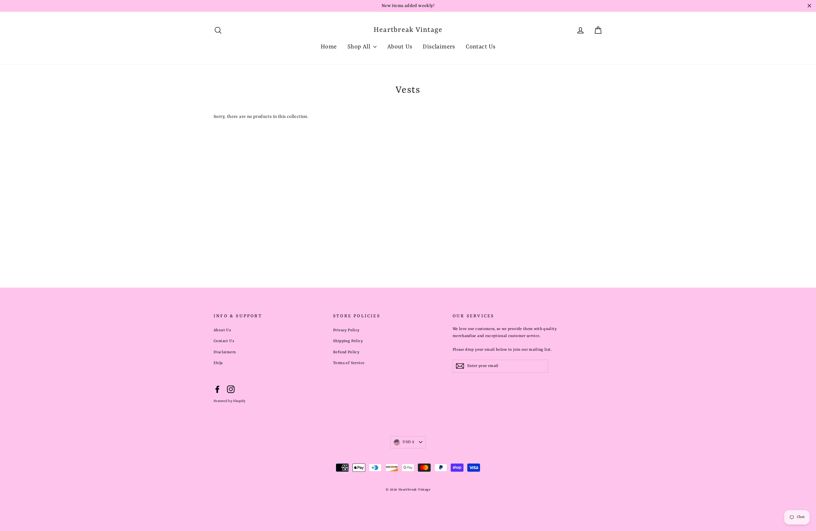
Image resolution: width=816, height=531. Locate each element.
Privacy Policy (346, 330)
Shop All (359, 47)
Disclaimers (439, 47)
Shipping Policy (348, 341)
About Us (399, 47)
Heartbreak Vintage (408, 30)
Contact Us (480, 47)
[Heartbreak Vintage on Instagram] (231, 389)
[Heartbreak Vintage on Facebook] (217, 389)
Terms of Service (348, 363)
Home (329, 47)
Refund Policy (346, 352)
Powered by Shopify (229, 401)
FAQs (218, 363)
